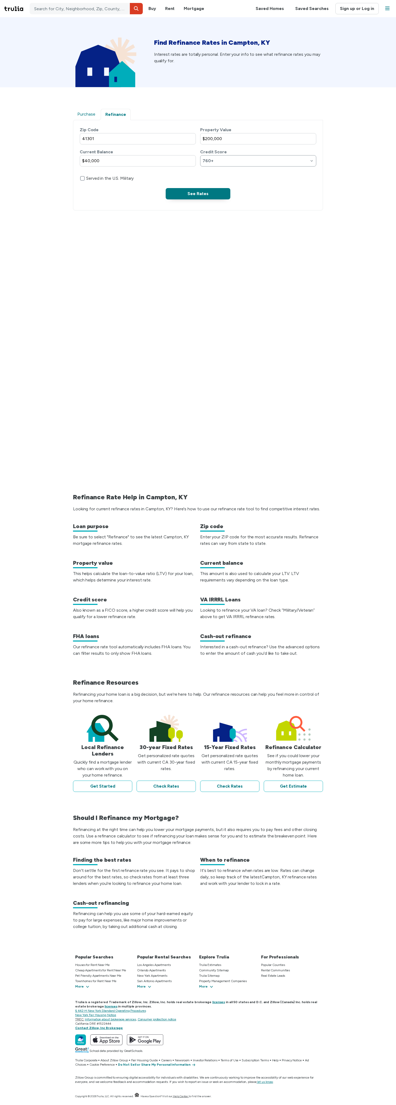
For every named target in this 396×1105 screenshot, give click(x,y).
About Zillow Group (114, 1060)
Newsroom (182, 1060)
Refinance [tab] (115, 114)
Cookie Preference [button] (101, 1064)
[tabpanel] (198, 163)
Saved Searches (312, 8)
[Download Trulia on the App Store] (106, 1039)
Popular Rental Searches (164, 956)
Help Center (180, 1096)
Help (275, 1060)
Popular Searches (94, 956)
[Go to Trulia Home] (17, 8)
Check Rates (166, 786)
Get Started (102, 786)
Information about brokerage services (110, 1019)
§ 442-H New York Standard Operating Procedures (110, 1011)
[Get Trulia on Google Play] (145, 1039)
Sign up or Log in (357, 8)
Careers (166, 1060)
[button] (136, 8)
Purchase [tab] (86, 114)
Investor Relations (205, 1060)
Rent (170, 8)
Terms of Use (230, 1060)
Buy (152, 8)
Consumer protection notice (157, 1019)
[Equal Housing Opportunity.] (137, 1096)
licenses (218, 1002)
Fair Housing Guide (144, 1060)
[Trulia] (80, 1039)
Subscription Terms (255, 1060)
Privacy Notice (292, 1060)
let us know (265, 1082)
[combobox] (86, 8)
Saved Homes (270, 8)
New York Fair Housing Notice (95, 1015)
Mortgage (194, 8)
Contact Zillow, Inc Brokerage (99, 1028)
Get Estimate (293, 786)
